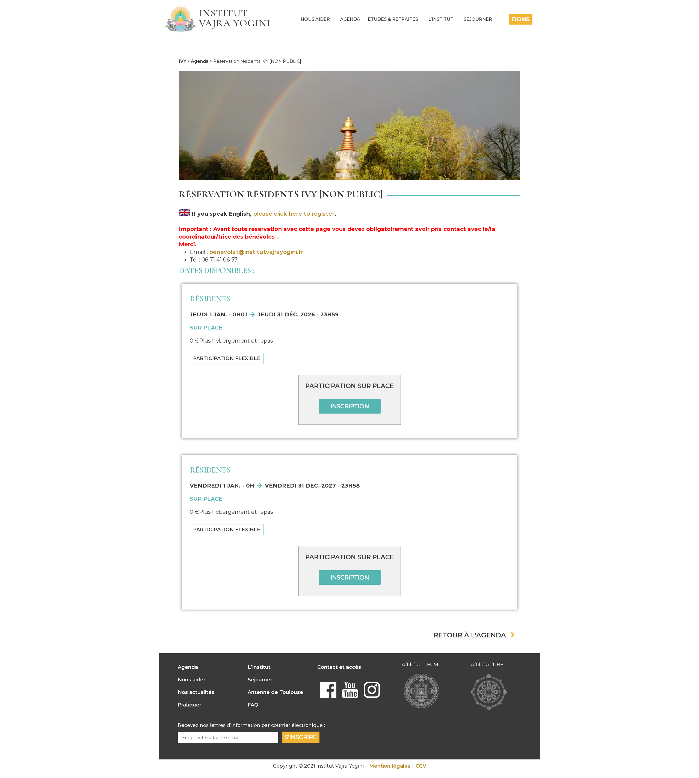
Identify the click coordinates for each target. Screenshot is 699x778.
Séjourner (478, 19)
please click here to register (293, 213)
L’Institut (440, 19)
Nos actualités (196, 692)
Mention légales (389, 766)
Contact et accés (339, 667)
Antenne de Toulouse (275, 692)
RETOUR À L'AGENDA (470, 635)
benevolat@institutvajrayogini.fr (256, 252)
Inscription (349, 406)
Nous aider (315, 19)
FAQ (253, 705)
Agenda (350, 19)
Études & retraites (393, 19)
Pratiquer (189, 705)
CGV (421, 766)
